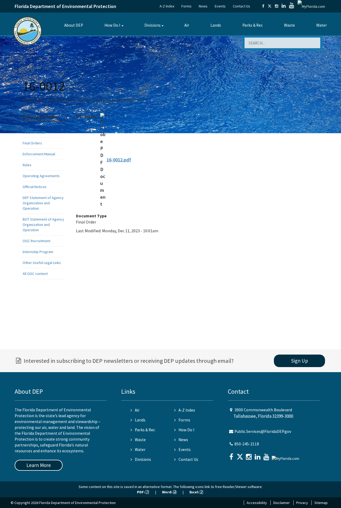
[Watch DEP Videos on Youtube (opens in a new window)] (291, 6)
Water (321, 25)
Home (28, 100)
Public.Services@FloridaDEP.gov (262, 431)
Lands (215, 25)
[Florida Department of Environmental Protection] (27, 30)
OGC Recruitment (36, 240)
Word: (167, 492)
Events (220, 6)
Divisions (152, 25)
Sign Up (299, 360)
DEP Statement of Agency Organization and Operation (43, 203)
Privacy (302, 502)
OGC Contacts (34, 132)
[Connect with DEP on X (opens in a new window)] (269, 6)
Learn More (38, 465)
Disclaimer (281, 502)
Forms (186, 6)
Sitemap (321, 502)
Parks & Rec (252, 25)
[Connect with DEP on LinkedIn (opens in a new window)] (283, 6)
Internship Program (38, 251)
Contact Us (241, 6)
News (203, 6)
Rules (27, 164)
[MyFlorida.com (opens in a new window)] (311, 6)
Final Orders (32, 143)
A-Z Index (167, 6)
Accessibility (257, 502)
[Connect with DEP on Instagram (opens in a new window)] (276, 6)
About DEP (73, 25)
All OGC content (35, 273)
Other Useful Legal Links (42, 262)
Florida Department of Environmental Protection (65, 6)
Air (186, 25)
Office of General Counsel (67, 100)
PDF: (141, 492)
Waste (289, 25)
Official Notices (35, 186)
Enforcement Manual (39, 154)
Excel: (194, 492)
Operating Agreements (41, 175)
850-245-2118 (246, 443)
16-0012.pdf (119, 160)
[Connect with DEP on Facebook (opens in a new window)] (263, 6)
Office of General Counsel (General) (110, 100)
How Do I (112, 25)
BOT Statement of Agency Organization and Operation (43, 224)
